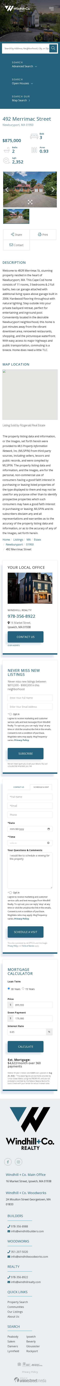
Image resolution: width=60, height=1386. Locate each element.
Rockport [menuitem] (32, 1351)
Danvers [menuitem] (13, 1346)
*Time (11, 836)
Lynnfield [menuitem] (13, 1351)
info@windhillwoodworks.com (29, 1256)
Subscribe (25, 753)
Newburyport (14, 544)
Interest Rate (16, 1026)
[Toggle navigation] (46, 9)
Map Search (19, 100)
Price (11, 999)
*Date (11, 823)
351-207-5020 (19, 1252)
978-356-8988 (19, 1226)
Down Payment (17, 1012)
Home (6, 539)
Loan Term (14, 981)
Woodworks (18, 1241)
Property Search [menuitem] (18, 1302)
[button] (53, 48)
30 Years (15, 989)
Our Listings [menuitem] (15, 1312)
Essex (37, 539)
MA (28, 539)
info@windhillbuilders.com (27, 1231)
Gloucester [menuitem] (33, 1346)
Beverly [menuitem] (31, 1341)
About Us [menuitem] (13, 1316)
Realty (13, 1266)
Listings (18, 539)
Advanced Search (22, 66)
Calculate (25, 1047)
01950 (30, 544)
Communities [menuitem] (16, 1307)
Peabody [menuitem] (13, 1336)
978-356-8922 (21, 616)
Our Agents (14, 645)
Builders (15, 1216)
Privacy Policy (21, 740)
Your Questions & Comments (25, 850)
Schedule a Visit (41, 787)
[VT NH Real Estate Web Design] (30, 1379)
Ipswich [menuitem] (31, 1336)
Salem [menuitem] (11, 1341)
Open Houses (20, 83)
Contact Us (25, 637)
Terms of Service (28, 946)
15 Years (30, 989)
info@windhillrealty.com (26, 1282)
